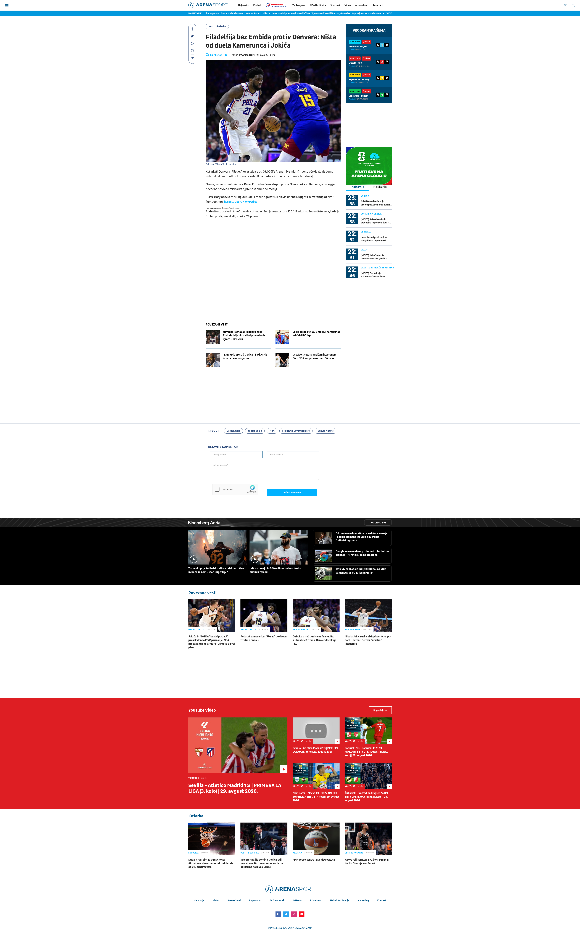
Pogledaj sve (378, 522)
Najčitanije (380, 187)
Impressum (255, 900)
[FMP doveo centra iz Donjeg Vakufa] (316, 839)
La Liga (365, 196)
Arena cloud (361, 5)
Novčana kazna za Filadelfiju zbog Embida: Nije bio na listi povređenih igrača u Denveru (244, 335)
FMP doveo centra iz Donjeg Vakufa (314, 859)
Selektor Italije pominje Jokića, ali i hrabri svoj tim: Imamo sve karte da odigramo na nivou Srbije (261, 863)
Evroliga (193, 853)
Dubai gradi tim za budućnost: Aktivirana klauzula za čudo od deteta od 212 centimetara (210, 863)
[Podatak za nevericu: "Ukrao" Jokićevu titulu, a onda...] (263, 615)
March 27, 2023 (235, 208)
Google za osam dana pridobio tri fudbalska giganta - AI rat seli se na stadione (362, 553)
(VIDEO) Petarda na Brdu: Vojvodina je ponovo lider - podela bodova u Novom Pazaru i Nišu (375, 221)
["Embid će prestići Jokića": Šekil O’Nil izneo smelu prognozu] (213, 360)
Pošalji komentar (292, 492)
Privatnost (316, 900)
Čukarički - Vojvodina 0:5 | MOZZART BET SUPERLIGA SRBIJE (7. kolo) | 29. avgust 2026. (366, 796)
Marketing (363, 900)
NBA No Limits (318, 5)
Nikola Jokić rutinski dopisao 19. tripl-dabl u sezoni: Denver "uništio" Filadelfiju (368, 640)
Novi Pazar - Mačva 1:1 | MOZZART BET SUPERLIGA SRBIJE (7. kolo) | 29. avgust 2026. (316, 796)
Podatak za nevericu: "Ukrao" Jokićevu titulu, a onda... (263, 638)
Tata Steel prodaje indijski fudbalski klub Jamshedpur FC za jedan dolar (361, 570)
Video (348, 5)
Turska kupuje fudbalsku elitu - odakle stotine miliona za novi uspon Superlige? (216, 570)
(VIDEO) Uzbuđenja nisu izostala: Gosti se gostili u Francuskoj (379, 13)
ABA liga (297, 853)
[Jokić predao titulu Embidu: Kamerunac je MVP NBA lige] (282, 337)
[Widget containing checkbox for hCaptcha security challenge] (235, 489)
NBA (272, 430)
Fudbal (257, 5)
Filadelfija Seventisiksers (296, 430)
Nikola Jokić (255, 430)
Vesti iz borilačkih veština (377, 267)
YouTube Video (202, 710)
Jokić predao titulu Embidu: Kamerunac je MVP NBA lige (316, 333)
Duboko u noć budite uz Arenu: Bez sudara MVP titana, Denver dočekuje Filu (314, 640)
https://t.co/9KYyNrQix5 (240, 202)
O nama (297, 900)
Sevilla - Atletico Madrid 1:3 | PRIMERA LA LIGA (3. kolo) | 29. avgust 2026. (234, 788)
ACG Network (277, 900)
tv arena (275, 927)
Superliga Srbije (371, 214)
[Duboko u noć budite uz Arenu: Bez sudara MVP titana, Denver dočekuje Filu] (316, 615)
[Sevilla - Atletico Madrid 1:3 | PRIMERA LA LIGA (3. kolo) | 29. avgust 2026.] (237, 745)
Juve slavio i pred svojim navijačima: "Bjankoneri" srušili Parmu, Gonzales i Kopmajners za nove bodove (288, 13)
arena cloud (234, 900)
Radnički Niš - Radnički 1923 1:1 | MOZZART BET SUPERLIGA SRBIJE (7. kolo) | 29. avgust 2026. (366, 751)
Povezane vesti (217, 324)
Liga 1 (364, 250)
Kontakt (381, 900)
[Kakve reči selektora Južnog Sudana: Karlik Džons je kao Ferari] (368, 839)
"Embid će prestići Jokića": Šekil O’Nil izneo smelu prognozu (245, 356)
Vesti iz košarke (217, 26)
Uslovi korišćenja (339, 900)
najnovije (199, 900)
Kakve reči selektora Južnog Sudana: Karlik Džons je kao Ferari (367, 861)
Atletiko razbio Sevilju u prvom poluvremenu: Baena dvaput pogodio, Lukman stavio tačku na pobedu (375, 203)
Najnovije (243, 5)
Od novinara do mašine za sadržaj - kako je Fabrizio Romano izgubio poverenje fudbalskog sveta (361, 537)
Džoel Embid (233, 430)
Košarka (195, 816)
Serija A (366, 232)
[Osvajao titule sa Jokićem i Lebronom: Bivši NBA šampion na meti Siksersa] (282, 360)
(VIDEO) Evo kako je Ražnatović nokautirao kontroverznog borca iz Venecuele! (373, 275)
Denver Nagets (325, 430)
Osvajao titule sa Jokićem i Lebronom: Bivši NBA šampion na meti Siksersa (315, 356)
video (216, 900)
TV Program (298, 5)
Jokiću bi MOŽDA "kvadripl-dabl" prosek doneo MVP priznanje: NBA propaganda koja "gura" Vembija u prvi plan (211, 642)
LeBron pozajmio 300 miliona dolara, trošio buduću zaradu (275, 570)
